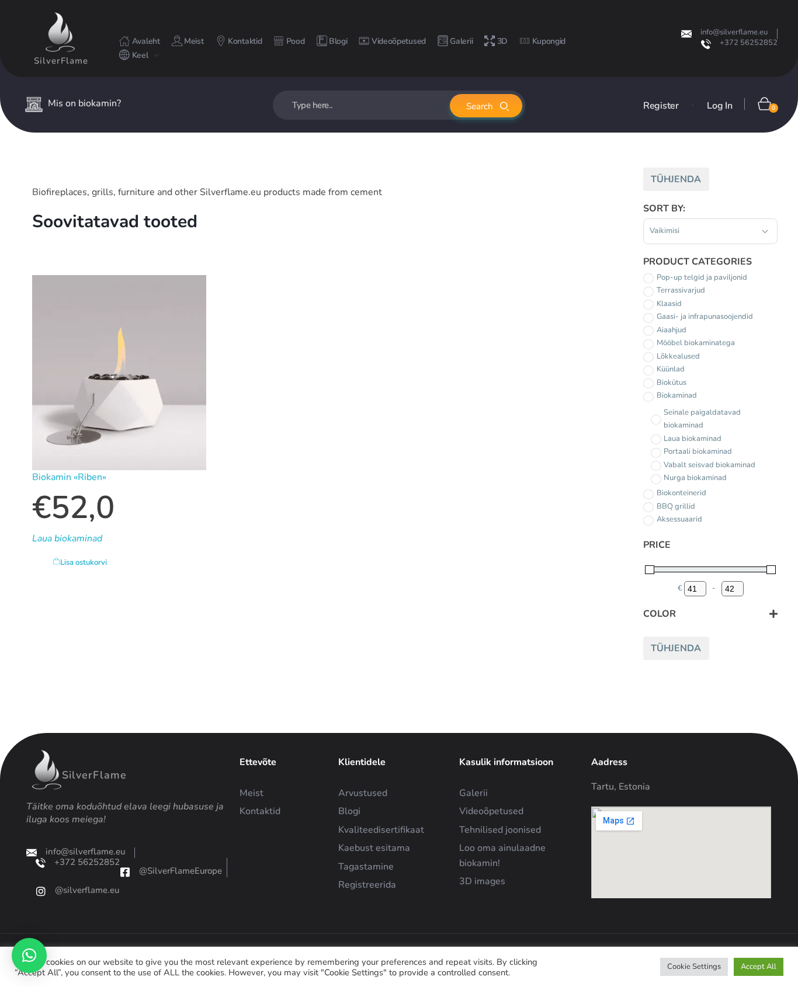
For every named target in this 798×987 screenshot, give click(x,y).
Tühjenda (676, 179)
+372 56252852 (749, 42)
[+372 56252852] (706, 44)
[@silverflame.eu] (41, 891)
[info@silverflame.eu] (686, 34)
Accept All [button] (758, 966)
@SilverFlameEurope (180, 871)
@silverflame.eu (87, 890)
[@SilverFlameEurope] (125, 872)
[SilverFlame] (60, 32)
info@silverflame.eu (734, 32)
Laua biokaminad (67, 538)
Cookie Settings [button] (694, 966)
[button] (29, 955)
